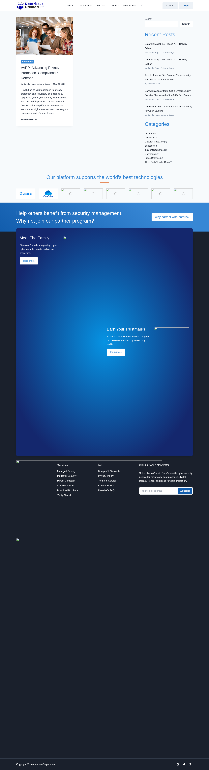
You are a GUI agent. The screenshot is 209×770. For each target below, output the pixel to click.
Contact (170, 5)
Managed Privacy (66, 471)
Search (148, 19)
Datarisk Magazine (154, 141)
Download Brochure (67, 490)
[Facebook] (178, 764)
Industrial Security (66, 476)
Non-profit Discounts (109, 471)
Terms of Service (107, 480)
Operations (150, 154)
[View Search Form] (142, 5)
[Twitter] (184, 764)
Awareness (27, 61)
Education (150, 146)
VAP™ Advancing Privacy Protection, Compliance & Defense (40, 73)
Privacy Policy (106, 476)
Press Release (152, 158)
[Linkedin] (190, 764)
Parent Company (66, 480)
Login (186, 5)
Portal (115, 5)
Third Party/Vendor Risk (157, 162)
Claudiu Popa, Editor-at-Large (36, 84)
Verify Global (64, 495)
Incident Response (154, 150)
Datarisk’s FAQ (106, 490)
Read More (29, 119)
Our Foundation (65, 485)
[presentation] (44, 36)
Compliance (151, 137)
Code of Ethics (106, 485)
